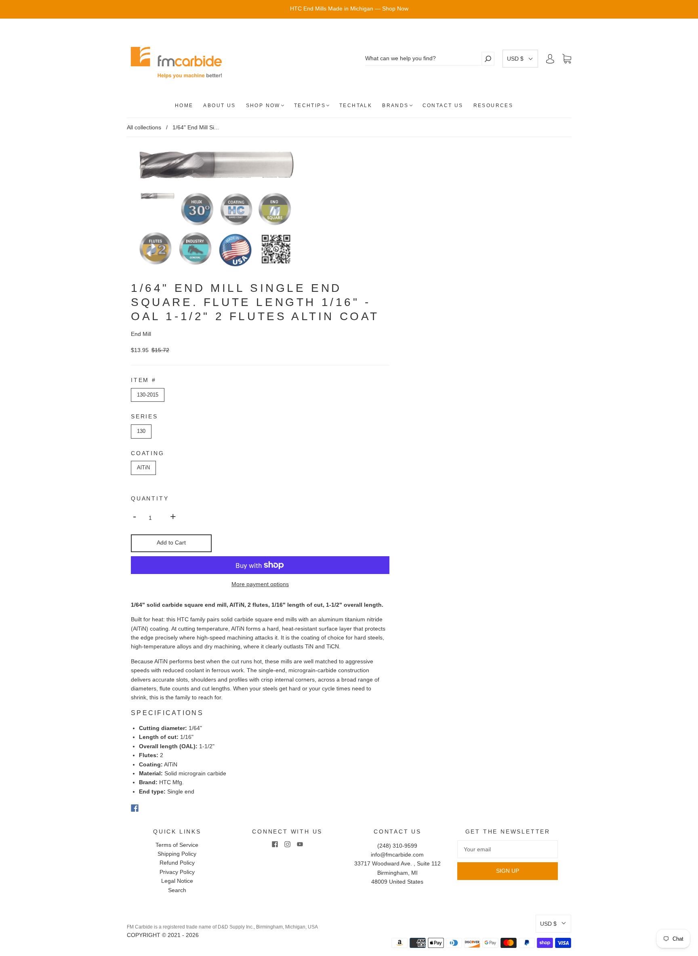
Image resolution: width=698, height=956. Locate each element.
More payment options (260, 584)
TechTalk (355, 105)
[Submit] (487, 58)
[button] (520, 59)
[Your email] (507, 849)
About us (219, 105)
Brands (395, 105)
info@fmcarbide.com (397, 854)
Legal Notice (177, 881)
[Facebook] (135, 808)
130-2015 (147, 395)
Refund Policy (177, 862)
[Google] (151, 808)
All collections (144, 127)
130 (141, 431)
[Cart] (566, 59)
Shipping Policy (177, 853)
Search (177, 890)
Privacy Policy (177, 872)
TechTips (310, 105)
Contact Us (443, 105)
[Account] (550, 58)
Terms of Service (177, 845)
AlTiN (143, 467)
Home (184, 105)
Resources (493, 105)
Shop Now (263, 105)
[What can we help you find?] (423, 58)
